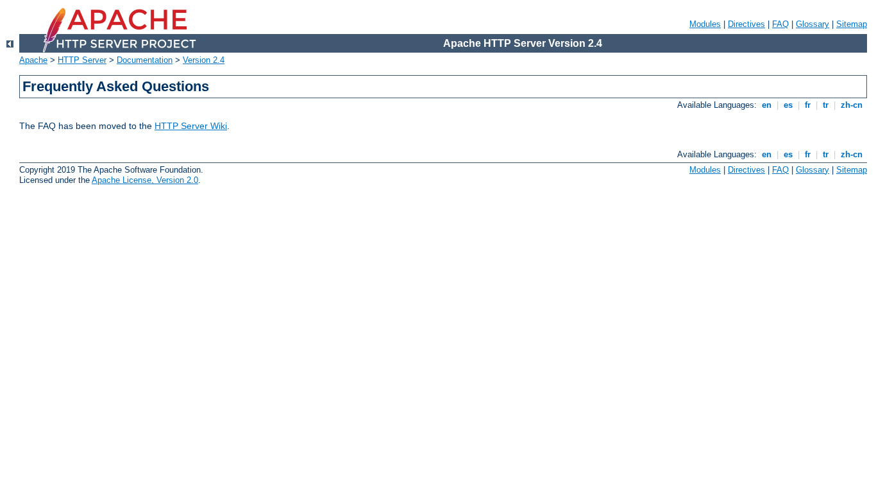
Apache (33, 60)
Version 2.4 (203, 60)
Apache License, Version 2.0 (145, 180)
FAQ (780, 24)
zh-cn (851, 105)
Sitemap (851, 24)
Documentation (145, 60)
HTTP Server (82, 60)
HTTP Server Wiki (191, 126)
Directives (746, 24)
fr (807, 105)
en (766, 105)
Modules (705, 24)
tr (825, 105)
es (788, 105)
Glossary (812, 24)
